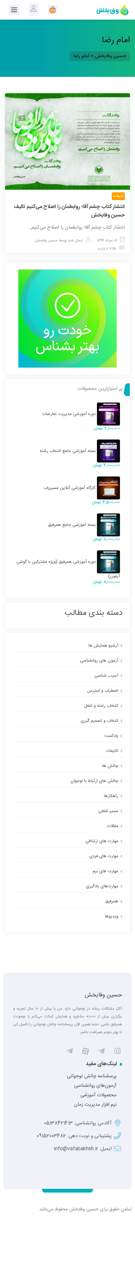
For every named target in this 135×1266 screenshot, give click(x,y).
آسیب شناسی (106, 675)
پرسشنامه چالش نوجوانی (92, 1076)
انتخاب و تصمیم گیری (99, 720)
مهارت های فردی (103, 856)
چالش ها (110, 766)
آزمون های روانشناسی (99, 660)
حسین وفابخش (46, 241)
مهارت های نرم (105, 871)
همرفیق (111, 901)
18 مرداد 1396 (107, 241)
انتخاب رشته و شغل (101, 705)
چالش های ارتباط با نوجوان (94, 781)
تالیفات (118, 196)
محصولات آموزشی (98, 1095)
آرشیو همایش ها (103, 645)
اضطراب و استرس (102, 690)
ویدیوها (111, 916)
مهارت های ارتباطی (101, 841)
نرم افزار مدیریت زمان (95, 1105)
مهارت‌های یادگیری (102, 886)
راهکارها (111, 796)
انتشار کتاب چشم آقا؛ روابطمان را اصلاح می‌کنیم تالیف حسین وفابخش (69, 211)
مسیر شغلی (108, 811)
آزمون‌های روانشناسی (95, 1086)
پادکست (111, 735)
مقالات (112, 826)
